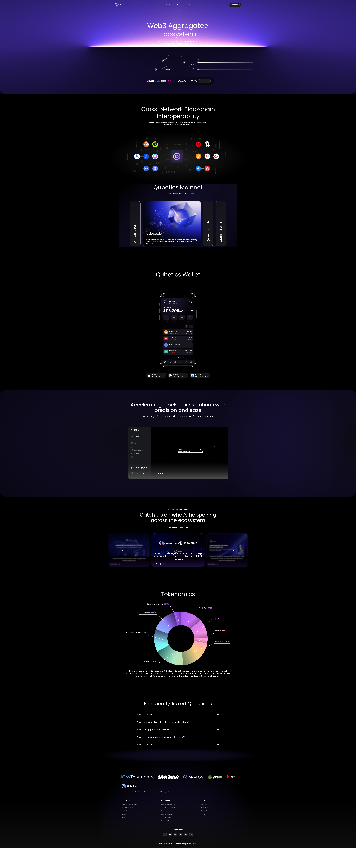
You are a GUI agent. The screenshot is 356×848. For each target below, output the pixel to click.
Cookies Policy (205, 811)
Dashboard (235, 5)
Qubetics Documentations (130, 804)
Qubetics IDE (165, 821)
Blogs (123, 817)
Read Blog (114, 564)
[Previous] (123, 550)
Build (176, 5)
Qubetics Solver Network (168, 814)
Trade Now (205, 81)
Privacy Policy (205, 804)
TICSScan (169, 5)
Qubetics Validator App (168, 804)
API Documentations (128, 807)
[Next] (232, 550)
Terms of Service (206, 807)
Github (124, 814)
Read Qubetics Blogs (176, 527)
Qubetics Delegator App (168, 807)
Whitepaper (192, 5)
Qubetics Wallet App (167, 817)
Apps (182, 5)
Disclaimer (204, 814)
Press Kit (124, 811)
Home (162, 5)
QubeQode (164, 811)
